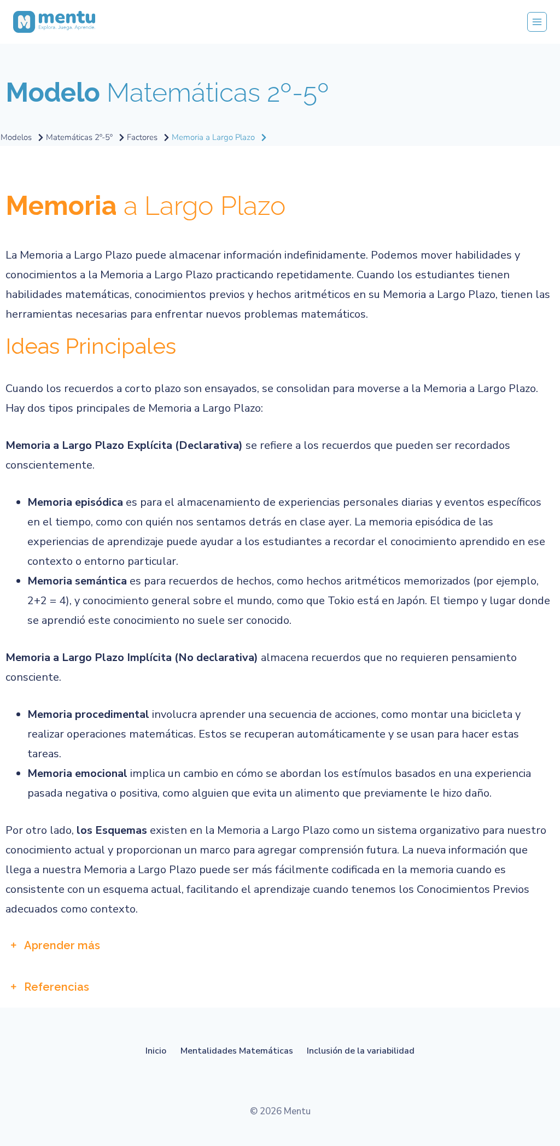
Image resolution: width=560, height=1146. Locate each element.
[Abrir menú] (537, 22)
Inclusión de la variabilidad (361, 1051)
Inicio (155, 1051)
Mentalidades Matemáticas (236, 1051)
